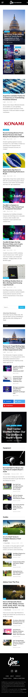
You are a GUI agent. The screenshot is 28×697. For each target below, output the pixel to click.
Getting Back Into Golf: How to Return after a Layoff (18, 573)
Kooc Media (23, 689)
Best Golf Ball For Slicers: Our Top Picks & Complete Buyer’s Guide (13, 469)
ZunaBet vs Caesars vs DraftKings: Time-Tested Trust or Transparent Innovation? (13, 207)
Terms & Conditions (19, 678)
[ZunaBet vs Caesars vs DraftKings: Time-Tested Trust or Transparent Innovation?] (14, 195)
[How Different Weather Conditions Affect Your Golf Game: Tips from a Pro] (7, 632)
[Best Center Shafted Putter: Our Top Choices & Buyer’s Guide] (14, 427)
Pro (5, 598)
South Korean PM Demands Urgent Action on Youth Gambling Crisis (19, 53)
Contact (18, 676)
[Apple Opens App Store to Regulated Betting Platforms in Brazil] (14, 160)
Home (7, 676)
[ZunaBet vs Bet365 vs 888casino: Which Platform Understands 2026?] (8, 52)
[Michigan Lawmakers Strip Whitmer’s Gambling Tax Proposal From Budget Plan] (7, 389)
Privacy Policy (7, 678)
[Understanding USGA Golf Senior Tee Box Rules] (7, 564)
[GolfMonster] (15, 2)
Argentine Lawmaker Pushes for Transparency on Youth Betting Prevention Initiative (14, 97)
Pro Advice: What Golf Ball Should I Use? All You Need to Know (19, 622)
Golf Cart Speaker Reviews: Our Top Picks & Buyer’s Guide (18, 497)
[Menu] (3, 2)
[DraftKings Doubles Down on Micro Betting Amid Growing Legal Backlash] (14, 271)
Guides (5, 517)
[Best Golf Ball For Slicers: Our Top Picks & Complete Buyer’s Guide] (14, 458)
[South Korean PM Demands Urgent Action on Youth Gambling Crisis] (7, 379)
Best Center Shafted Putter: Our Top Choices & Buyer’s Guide (14, 433)
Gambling (6, 92)
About (12, 676)
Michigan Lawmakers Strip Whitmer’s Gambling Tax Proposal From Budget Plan (8, 67)
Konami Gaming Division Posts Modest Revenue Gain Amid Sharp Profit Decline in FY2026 (13, 134)
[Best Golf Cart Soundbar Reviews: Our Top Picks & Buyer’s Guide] (7, 486)
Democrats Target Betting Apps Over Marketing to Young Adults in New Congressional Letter (14, 37)
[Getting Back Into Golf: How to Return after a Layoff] (7, 573)
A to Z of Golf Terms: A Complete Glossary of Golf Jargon (12, 538)
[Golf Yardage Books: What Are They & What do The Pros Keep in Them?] (7, 643)
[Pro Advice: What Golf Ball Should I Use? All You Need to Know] (7, 622)
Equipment (7, 448)
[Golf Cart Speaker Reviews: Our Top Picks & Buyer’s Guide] (7, 497)
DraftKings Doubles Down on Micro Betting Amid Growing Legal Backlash (12, 283)
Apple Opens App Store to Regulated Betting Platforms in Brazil (13, 172)
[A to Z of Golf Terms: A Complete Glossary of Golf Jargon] (14, 527)
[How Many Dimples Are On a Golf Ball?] (7, 555)
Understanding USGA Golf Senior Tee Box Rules (19, 563)
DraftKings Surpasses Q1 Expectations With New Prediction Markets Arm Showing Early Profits (19, 67)
